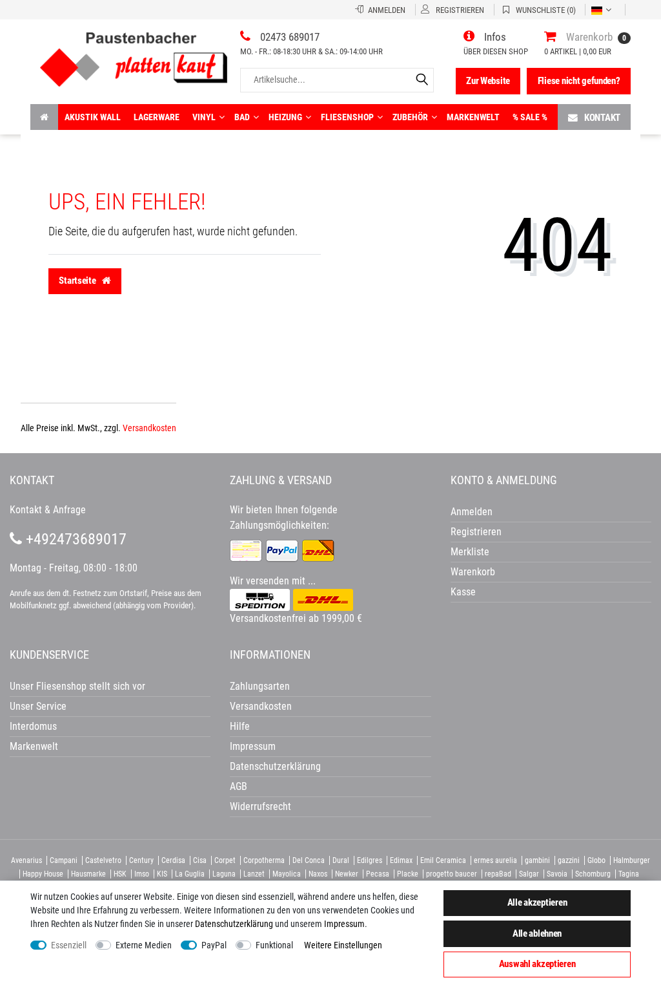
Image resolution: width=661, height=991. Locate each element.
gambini (537, 860)
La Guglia (190, 874)
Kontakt (602, 117)
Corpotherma (264, 860)
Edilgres (369, 860)
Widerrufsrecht (260, 806)
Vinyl (204, 117)
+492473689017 (74, 539)
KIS (162, 874)
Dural (340, 860)
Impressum (344, 924)
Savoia (557, 874)
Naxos (318, 874)
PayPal (214, 945)
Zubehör (410, 117)
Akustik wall (93, 117)
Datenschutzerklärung (275, 766)
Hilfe (240, 726)
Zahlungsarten (260, 686)
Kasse (463, 592)
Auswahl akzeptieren (537, 964)
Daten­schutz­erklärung (234, 924)
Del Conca (308, 860)
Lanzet (254, 874)
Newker (346, 874)
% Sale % (530, 117)
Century (141, 860)
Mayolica (286, 874)
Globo (596, 860)
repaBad (498, 874)
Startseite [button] (78, 280)
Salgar (529, 874)
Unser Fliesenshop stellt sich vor (77, 686)
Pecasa (377, 874)
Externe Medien (144, 945)
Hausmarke (88, 874)
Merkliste (470, 552)
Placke (407, 874)
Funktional (274, 945)
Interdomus (33, 726)
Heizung (285, 117)
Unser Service (38, 706)
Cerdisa (173, 860)
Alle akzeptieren (537, 902)
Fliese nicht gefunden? (579, 81)
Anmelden (472, 512)
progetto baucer (451, 874)
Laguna (224, 874)
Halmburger (631, 860)
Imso (141, 874)
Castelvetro (103, 860)
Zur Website (488, 81)
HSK (120, 874)
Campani (63, 860)
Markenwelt (473, 117)
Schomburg (593, 874)
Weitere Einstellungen (343, 945)
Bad (242, 117)
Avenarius (26, 860)
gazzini (569, 860)
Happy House (43, 874)
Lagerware (156, 117)
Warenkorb (473, 572)
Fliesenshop (347, 117)
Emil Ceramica (443, 860)
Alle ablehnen (537, 933)
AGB (238, 786)
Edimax (401, 860)
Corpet (225, 860)
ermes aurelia (495, 860)
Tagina (628, 874)
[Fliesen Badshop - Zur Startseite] (133, 55)
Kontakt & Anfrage (48, 510)
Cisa (200, 860)
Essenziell (68, 945)
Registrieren (476, 532)
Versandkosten (149, 428)
